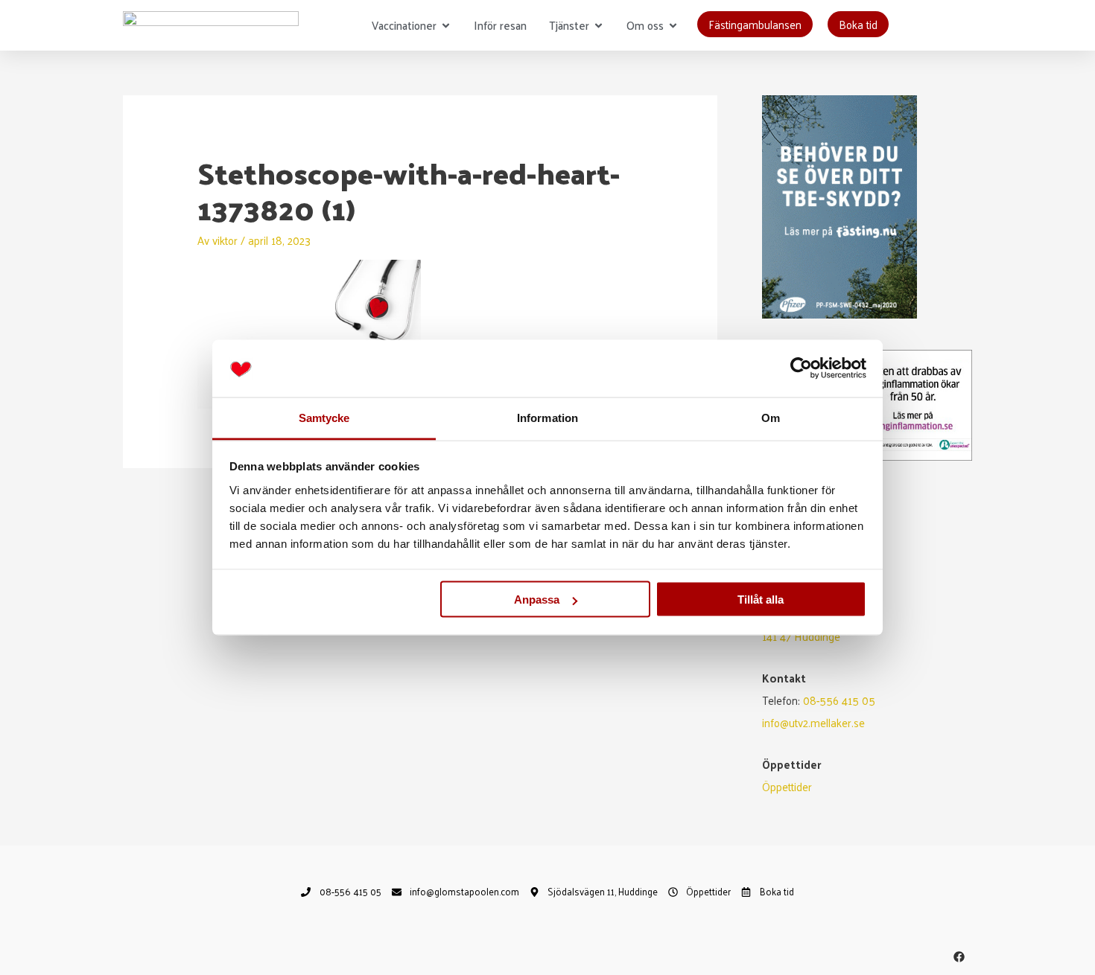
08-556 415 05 (839, 700)
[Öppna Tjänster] (598, 25)
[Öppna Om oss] (673, 25)
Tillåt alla (760, 599)
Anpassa (536, 599)
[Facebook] (959, 956)
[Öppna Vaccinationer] (445, 25)
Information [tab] (547, 417)
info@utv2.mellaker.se (813, 722)
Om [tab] (770, 417)
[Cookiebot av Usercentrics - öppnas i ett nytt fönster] (801, 368)
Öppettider (787, 786)
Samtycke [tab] (324, 417)
